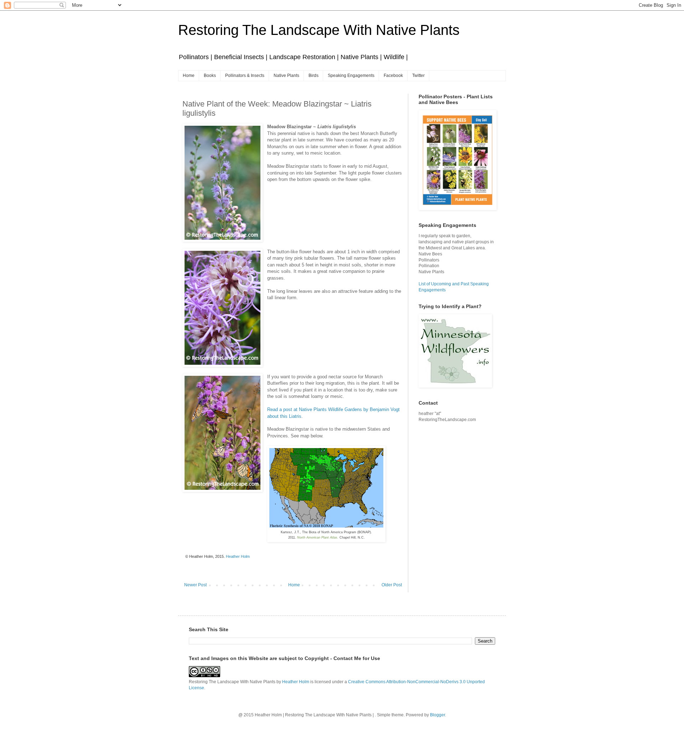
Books (210, 75)
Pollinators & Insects (244, 75)
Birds (313, 75)
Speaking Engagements (351, 75)
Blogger (437, 714)
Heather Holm (295, 681)
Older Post (392, 584)
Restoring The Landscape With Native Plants (319, 30)
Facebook (393, 75)
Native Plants (286, 75)
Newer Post (195, 584)
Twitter (418, 75)
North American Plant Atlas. (317, 537)
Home (189, 75)
